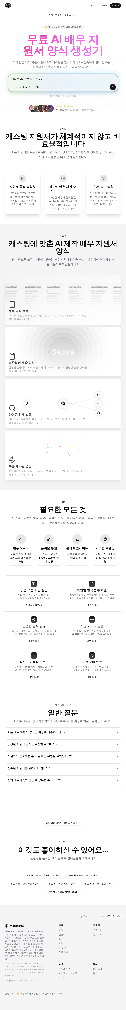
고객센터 (97, 930)
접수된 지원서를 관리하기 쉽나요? (29, 768)
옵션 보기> (92, 640)
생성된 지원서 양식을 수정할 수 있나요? (32, 744)
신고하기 (97, 934)
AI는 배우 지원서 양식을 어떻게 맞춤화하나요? (36, 732)
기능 (51, 14)
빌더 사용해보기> (34, 605)
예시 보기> (34, 676)
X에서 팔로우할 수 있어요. (51, 993)
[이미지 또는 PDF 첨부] (13, 87)
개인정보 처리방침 (68, 973)
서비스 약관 (64, 968)
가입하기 (104, 5)
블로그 (67, 14)
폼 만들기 (116, 5)
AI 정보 (62, 947)
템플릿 (58, 14)
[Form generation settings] (37, 87)
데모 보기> (92, 605)
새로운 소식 (64, 951)
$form (62, 977)
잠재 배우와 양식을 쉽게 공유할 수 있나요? (34, 780)
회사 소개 (97, 968)
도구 (61, 938)
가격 (75, 14)
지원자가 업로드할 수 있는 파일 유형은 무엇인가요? (40, 756)
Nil (26, 993)
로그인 (94, 5)
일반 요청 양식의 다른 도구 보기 (63, 822)
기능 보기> (92, 676)
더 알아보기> (34, 640)
